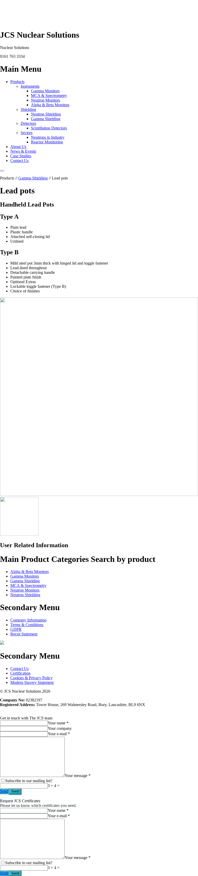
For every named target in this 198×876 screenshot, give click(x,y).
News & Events (23, 151)
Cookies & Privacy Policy (31, 678)
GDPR (16, 629)
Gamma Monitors (45, 91)
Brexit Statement (23, 634)
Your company (60, 728)
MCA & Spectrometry (49, 95)
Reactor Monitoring (47, 142)
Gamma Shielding (45, 119)
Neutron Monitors (45, 100)
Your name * (58, 723)
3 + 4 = (54, 785)
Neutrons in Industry (47, 137)
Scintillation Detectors (49, 128)
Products (17, 81)
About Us (18, 146)
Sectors (26, 132)
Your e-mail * (59, 734)
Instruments (30, 86)
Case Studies (20, 156)
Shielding (28, 109)
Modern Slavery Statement (32, 682)
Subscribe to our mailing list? (28, 781)
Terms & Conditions (26, 625)
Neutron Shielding (46, 114)
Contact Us (19, 160)
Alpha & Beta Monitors (50, 105)
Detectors (28, 123)
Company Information (28, 620)
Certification (20, 673)
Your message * (77, 775)
